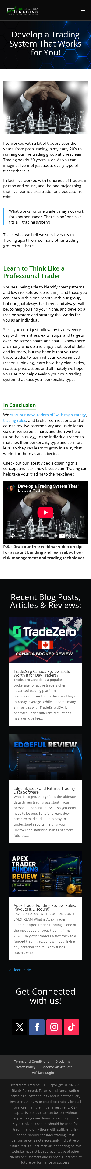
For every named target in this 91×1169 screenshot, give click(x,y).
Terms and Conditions (31, 1061)
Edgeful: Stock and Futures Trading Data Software (44, 790)
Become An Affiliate (57, 1067)
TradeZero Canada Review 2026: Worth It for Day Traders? (42, 673)
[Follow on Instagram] (54, 1027)
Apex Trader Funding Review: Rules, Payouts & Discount (45, 907)
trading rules (14, 420)
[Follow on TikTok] (71, 1027)
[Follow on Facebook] (37, 1027)
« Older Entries (20, 970)
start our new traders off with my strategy (48, 414)
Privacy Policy (24, 1067)
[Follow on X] (19, 1027)
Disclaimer (63, 1061)
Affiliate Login (43, 1072)
